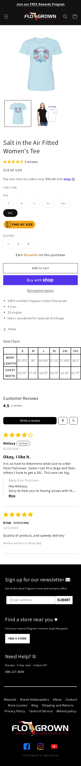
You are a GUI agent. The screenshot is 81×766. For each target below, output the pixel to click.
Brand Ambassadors (34, 699)
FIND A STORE (17, 638)
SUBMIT (63, 600)
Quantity (8, 235)
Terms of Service (41, 711)
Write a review (30, 420)
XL (48, 203)
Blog (34, 705)
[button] (65, 16)
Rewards (10, 699)
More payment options (40, 290)
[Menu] (6, 16)
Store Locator (18, 705)
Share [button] (12, 329)
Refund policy (66, 711)
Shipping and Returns (57, 705)
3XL (10, 213)
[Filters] (62, 421)
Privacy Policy (15, 711)
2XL (63, 203)
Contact (71, 699)
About (57, 699)
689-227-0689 (14, 672)
